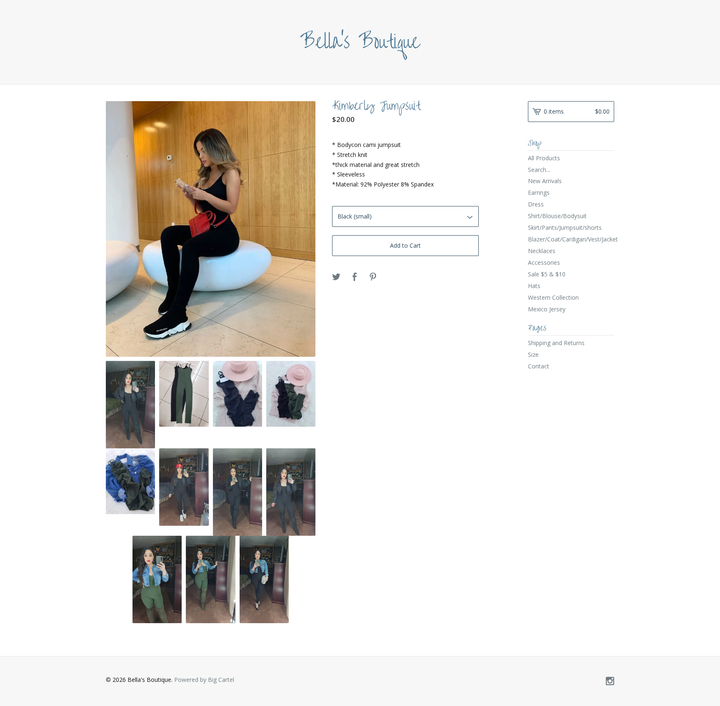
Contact (538, 366)
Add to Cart (405, 245)
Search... (539, 170)
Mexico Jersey (546, 309)
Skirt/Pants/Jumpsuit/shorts (565, 227)
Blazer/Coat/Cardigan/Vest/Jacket (571, 239)
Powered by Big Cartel (204, 680)
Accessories (544, 262)
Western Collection (553, 297)
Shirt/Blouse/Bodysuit (557, 216)
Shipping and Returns (556, 343)
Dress (536, 204)
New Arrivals (545, 181)
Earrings (539, 192)
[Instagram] (610, 681)
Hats (534, 286)
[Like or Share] (354, 277)
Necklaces (541, 251)
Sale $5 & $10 (546, 274)
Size (533, 354)
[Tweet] (336, 277)
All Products (544, 158)
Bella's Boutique (360, 42)
